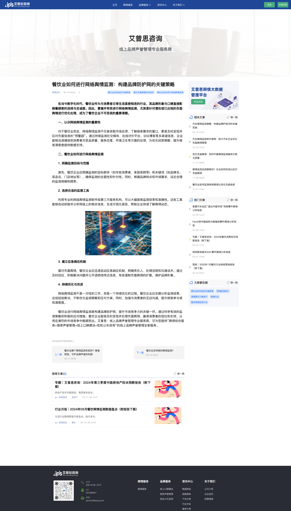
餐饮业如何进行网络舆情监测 (170, 92)
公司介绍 (208, 488)
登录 (269, 4)
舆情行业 (215, 296)
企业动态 (208, 493)
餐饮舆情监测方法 (199, 302)
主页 (114, 5)
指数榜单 (186, 493)
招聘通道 (208, 498)
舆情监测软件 (223, 291)
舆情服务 (128, 5)
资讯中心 (162, 5)
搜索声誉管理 (166, 493)
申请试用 (283, 4)
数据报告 (186, 488)
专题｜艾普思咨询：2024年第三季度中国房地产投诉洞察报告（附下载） (103, 385)
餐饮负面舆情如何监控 (144, 92)
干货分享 (186, 498)
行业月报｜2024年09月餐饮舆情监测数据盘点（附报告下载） (97, 409)
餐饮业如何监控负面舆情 (119, 92)
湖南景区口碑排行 (199, 296)
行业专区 (186, 503)
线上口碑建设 (166, 488)
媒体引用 (186, 508)
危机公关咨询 (166, 498)
